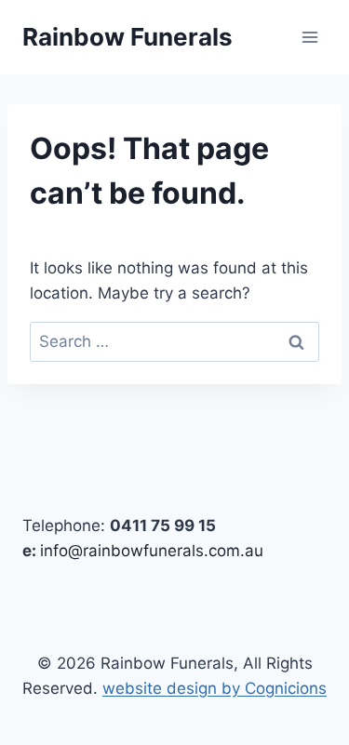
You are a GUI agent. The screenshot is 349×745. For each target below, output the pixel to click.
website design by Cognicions (214, 688)
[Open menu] (309, 36)
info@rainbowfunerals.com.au (151, 550)
